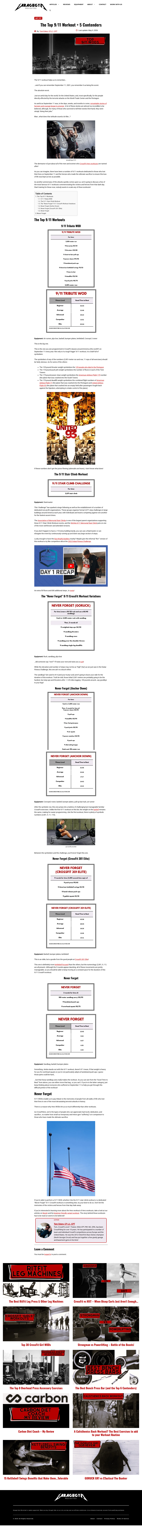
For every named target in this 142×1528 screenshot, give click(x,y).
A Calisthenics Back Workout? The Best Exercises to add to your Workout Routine (106, 1433)
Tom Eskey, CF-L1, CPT (48, 31)
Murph (45, 1213)
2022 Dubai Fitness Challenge (79, 541)
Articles (53, 4)
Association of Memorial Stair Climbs (52, 520)
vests (72, 591)
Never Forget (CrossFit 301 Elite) (51, 208)
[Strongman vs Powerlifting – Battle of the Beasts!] (106, 1340)
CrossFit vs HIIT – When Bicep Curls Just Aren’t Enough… (106, 1301)
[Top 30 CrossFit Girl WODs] (36, 1340)
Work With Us (116, 4)
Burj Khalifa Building (62, 539)
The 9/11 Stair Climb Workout (50, 201)
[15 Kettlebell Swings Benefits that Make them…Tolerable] (36, 1473)
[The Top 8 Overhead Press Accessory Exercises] (36, 1383)
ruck (81, 662)
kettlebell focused (61, 965)
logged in (47, 1254)
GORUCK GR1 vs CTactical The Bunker (106, 1478)
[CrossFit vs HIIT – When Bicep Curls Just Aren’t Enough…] (106, 1297)
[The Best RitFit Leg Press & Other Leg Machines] (36, 1297)
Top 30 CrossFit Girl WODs (36, 1345)
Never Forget (45, 211)
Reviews (66, 4)
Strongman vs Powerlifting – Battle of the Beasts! (106, 1345)
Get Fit (38, 18)
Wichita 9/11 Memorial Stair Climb (84, 523)
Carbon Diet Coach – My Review (36, 1431)
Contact (102, 4)
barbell (96, 810)
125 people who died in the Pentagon (90, 367)
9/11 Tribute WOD (46, 199)
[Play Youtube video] (71, 566)
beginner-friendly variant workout (66, 1213)
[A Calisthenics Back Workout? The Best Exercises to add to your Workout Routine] (106, 1427)
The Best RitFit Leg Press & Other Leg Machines (36, 1301)
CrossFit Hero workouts (89, 164)
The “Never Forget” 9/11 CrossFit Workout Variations (58, 204)
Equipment (78, 4)
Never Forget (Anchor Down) (50, 206)
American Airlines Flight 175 (89, 375)
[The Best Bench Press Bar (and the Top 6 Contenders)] (106, 1383)
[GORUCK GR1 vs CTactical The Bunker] (106, 1473)
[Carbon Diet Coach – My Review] (36, 1427)
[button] (50, 10)
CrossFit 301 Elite (81, 959)
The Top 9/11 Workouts (45, 196)
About (90, 4)
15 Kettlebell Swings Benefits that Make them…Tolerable (36, 1478)
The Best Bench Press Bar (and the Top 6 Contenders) (106, 1388)
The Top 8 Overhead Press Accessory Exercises (36, 1388)
